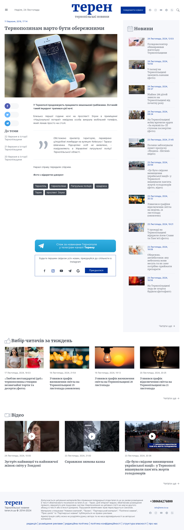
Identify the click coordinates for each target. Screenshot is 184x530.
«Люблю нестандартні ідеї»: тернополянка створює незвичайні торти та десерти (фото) (24, 383)
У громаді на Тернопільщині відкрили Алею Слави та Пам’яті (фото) (160, 234)
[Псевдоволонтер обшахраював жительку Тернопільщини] (137, 45)
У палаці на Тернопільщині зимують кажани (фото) (158, 73)
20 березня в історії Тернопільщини (16, 158)
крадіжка (101, 186)
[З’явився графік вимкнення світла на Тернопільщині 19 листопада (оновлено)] (69, 357)
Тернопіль (40, 186)
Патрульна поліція (81, 186)
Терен (92, 6)
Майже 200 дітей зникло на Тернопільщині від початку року (158, 98)
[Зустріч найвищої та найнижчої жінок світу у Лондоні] (32, 436)
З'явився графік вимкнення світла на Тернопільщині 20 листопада (114, 382)
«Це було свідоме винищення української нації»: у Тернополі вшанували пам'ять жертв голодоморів (150, 467)
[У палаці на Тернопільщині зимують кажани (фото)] (137, 69)
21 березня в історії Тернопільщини (16, 148)
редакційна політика (76, 523)
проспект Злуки (56, 192)
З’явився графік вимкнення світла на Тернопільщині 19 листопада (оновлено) (65, 383)
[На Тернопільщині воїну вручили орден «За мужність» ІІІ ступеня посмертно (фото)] (137, 121)
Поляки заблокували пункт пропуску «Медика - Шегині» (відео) (160, 149)
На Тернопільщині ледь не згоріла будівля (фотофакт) (159, 288)
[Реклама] (75, 246)
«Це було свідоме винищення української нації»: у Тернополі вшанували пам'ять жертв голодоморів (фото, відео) (159, 179)
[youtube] (161, 10)
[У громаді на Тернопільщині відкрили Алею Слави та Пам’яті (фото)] (137, 231)
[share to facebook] (12, 106)
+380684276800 (161, 501)
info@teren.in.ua (161, 507)
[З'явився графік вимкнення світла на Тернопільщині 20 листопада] (114, 357)
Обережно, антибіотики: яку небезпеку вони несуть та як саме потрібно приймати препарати (159, 262)
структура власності (135, 523)
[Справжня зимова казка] (92, 436)
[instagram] (155, 10)
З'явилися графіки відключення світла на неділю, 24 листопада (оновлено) (159, 210)
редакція (32, 523)
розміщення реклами (51, 523)
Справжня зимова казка (85, 462)
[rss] (172, 10)
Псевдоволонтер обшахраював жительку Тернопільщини (157, 48)
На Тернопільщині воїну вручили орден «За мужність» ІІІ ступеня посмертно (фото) (160, 125)
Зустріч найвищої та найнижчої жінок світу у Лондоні (31, 463)
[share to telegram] (12, 123)
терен (14, 502)
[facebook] (150, 10)
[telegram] (166, 10)
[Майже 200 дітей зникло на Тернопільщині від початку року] (137, 94)
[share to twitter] (12, 115)
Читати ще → (167, 326)
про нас (153, 523)
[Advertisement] (16, 206)
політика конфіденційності (106, 523)
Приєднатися (96, 270)
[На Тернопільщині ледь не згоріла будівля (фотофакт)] (137, 284)
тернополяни (58, 186)
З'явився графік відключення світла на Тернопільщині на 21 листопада (156, 383)
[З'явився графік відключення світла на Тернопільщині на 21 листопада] (159, 357)
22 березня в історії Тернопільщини (16, 138)
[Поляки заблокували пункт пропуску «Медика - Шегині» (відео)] (137, 146)
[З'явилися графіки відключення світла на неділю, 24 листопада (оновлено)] (137, 206)
